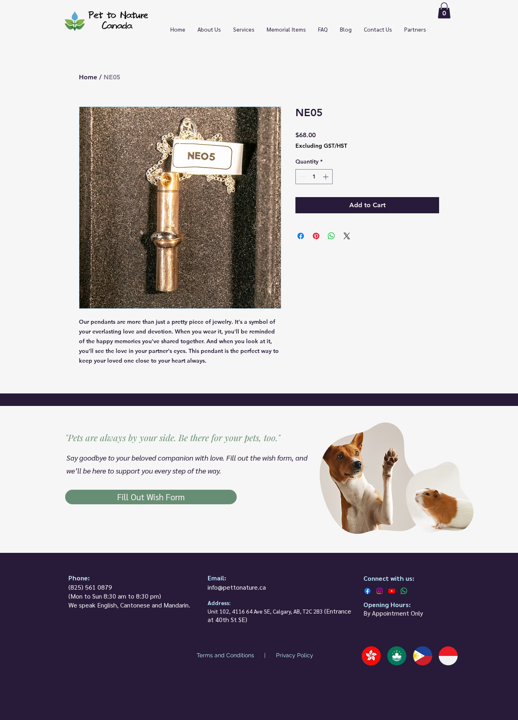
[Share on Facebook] (301, 236)
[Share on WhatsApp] (331, 236)
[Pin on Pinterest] (316, 236)
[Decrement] (302, 177)
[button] (444, 10)
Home (88, 77)
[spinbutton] (314, 177)
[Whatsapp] (404, 591)
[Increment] (326, 177)
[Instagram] (380, 591)
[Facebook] (367, 591)
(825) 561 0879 (90, 587)
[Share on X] (347, 236)
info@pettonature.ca (237, 587)
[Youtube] (392, 591)
